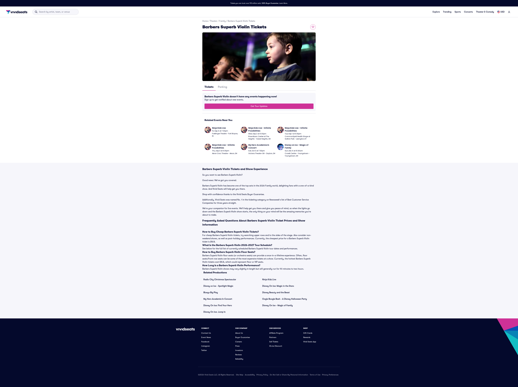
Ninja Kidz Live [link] (269, 279)
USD (502, 12)
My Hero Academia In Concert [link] (217, 299)
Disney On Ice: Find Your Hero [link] (217, 305)
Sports (458, 12)
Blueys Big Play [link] (210, 292)
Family (222, 21)
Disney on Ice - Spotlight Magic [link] (218, 286)
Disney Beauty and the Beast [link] (276, 292)
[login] (509, 11)
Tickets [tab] (209, 86)
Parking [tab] (222, 86)
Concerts (468, 12)
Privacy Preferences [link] (330, 375)
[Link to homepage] (17, 12)
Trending (447, 12)
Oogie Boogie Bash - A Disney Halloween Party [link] (284, 299)
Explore (436, 12)
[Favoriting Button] (313, 27)
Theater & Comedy (485, 12)
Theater (213, 21)
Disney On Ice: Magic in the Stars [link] (278, 286)
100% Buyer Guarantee (270, 3)
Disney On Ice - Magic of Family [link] (277, 305)
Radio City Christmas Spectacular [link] (219, 279)
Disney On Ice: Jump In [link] (214, 312)
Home (205, 21)
